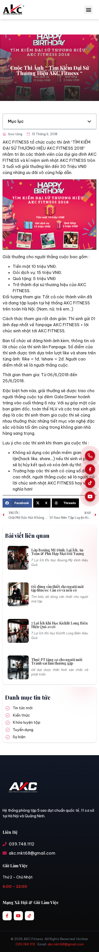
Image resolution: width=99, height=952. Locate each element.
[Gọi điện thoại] (90, 456)
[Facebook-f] (7, 915)
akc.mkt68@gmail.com (65, 944)
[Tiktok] (29, 915)
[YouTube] (90, 496)
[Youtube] (18, 915)
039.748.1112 (25, 944)
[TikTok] (90, 483)
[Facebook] (90, 469)
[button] (88, 10)
